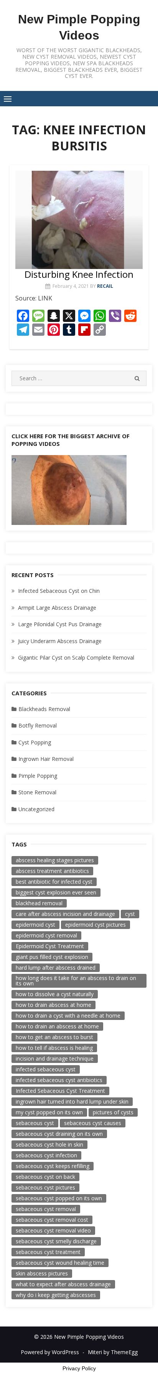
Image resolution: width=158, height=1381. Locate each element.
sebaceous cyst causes (92, 1123)
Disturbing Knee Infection (79, 274)
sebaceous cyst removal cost (52, 1219)
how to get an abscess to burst (54, 1037)
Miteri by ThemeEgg (113, 1352)
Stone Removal (37, 792)
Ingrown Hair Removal (46, 758)
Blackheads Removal (44, 709)
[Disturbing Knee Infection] (79, 220)
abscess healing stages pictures (55, 860)
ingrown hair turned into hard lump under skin (72, 1101)
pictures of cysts (113, 1112)
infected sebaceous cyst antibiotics (59, 1080)
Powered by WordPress (50, 1352)
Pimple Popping (37, 775)
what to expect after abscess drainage (63, 1284)
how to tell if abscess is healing (54, 1047)
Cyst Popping (34, 742)
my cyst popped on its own (49, 1112)
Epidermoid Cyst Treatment (50, 946)
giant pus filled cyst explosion (52, 956)
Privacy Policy (79, 1368)
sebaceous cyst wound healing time (60, 1262)
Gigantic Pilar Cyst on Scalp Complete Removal (76, 657)
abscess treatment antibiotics (52, 870)
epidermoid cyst (35, 924)
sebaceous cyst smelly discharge (56, 1241)
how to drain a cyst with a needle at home (68, 1015)
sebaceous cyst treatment (48, 1252)
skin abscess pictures (42, 1273)
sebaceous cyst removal (46, 1209)
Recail (105, 286)
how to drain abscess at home (53, 1004)
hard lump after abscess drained (55, 967)
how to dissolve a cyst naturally (55, 994)
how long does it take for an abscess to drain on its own (76, 980)
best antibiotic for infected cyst (54, 881)
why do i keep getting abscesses (56, 1295)
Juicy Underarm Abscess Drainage (60, 641)
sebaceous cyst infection (46, 1155)
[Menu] (7, 98)
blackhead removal (39, 903)
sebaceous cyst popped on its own (59, 1198)
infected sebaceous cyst (46, 1069)
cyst (130, 913)
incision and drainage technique (55, 1058)
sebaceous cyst (35, 1123)
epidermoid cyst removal (46, 935)
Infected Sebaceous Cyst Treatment (60, 1090)
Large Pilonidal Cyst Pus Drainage (60, 624)
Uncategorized (36, 809)
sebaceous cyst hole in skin (49, 1144)
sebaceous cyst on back (45, 1176)
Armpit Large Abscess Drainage (57, 607)
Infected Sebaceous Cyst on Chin (59, 590)
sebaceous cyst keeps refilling (52, 1166)
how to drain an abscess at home (57, 1026)
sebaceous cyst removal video (53, 1230)
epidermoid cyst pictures (95, 924)
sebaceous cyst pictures (45, 1187)
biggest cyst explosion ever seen (56, 892)
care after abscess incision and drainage (65, 913)
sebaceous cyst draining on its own (59, 1133)
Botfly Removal (37, 725)
